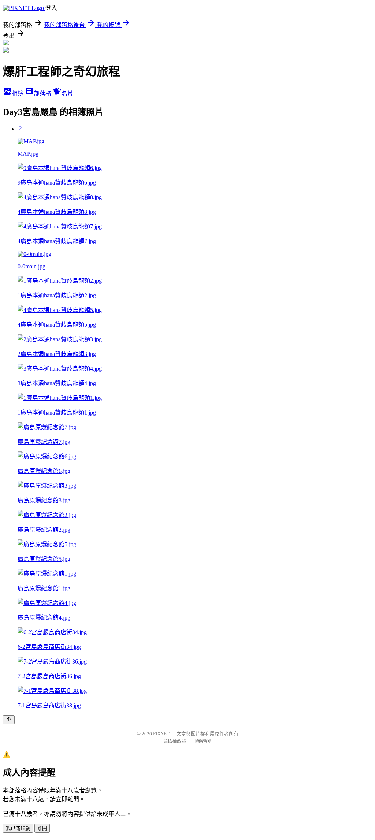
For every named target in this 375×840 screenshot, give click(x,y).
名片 (67, 93)
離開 (42, 828)
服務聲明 (202, 741)
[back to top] (9, 719)
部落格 (43, 93)
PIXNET (161, 733)
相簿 (18, 93)
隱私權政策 (174, 741)
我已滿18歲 (18, 828)
